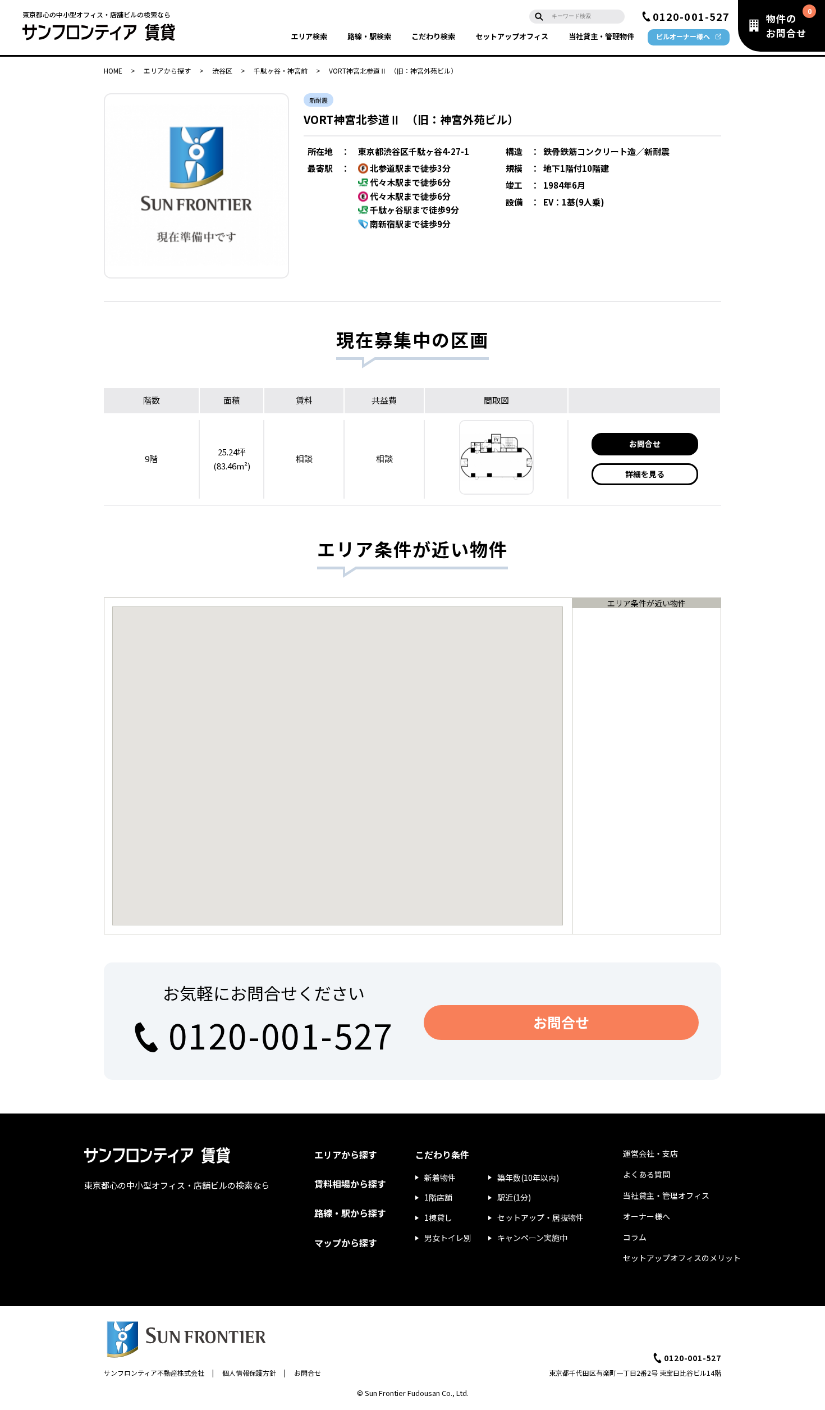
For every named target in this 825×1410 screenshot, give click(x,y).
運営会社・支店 (650, 1153)
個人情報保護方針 (249, 1372)
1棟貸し (438, 1217)
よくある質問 (646, 1174)
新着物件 (440, 1177)
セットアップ (511, 36)
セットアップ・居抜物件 (540, 1217)
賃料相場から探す (350, 1183)
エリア (309, 36)
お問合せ (645, 443)
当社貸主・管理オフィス (666, 1195)
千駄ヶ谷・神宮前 (281, 70)
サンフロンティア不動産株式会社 (154, 1372)
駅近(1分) (514, 1197)
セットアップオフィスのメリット (682, 1257)
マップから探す (345, 1242)
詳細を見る (644, 474)
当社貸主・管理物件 (601, 36)
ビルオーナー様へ (683, 36)
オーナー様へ (646, 1216)
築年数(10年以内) (528, 1177)
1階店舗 (438, 1197)
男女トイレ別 (447, 1237)
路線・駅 (369, 36)
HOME (113, 70)
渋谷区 (222, 70)
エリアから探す (167, 70)
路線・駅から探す (350, 1213)
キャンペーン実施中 (532, 1237)
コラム (635, 1237)
